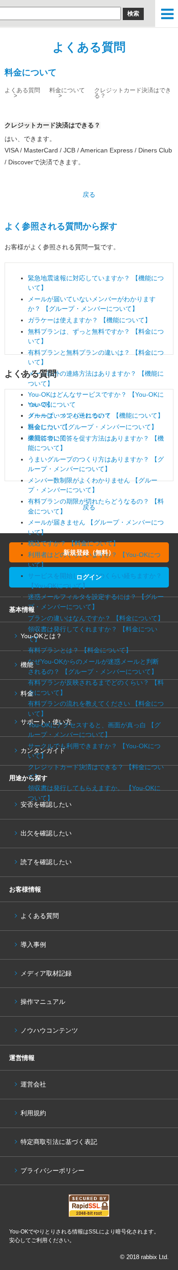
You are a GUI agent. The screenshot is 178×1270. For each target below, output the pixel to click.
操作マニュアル (43, 1001)
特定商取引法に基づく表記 (59, 1142)
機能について (47, 437)
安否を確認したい (46, 804)
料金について (67, 90)
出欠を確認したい (46, 833)
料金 (27, 693)
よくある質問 (89, 47)
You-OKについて (52, 404)
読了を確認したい (46, 862)
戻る (89, 194)
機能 (27, 664)
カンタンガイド (43, 750)
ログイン (89, 577)
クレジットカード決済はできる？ (132, 93)
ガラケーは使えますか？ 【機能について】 (89, 320)
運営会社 (33, 1084)
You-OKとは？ (41, 636)
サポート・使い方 (46, 722)
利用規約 (33, 1113)
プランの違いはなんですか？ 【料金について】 (96, 618)
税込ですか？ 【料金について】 (73, 543)
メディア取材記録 (46, 973)
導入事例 (33, 944)
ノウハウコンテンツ (49, 1030)
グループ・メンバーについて (69, 415)
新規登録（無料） (89, 552)
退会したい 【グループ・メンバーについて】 (92, 426)
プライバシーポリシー (52, 1170)
